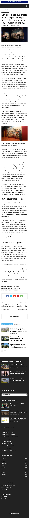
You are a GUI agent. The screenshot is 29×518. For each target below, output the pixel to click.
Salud (2, 470)
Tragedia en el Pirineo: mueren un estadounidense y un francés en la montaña (18, 338)
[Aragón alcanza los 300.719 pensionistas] (5, 405)
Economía (3, 465)
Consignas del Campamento (8, 485)
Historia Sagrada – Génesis (7, 427)
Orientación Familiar (6, 487)
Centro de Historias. (12, 288)
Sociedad (3, 467)
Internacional (4, 463)
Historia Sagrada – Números (8, 434)
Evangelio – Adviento (6, 439)
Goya (19, 288)
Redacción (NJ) (6, 25)
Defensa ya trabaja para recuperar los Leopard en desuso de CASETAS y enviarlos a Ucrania (21, 307)
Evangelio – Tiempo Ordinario (8, 450)
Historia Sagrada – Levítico (7, 432)
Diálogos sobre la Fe (6, 494)
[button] (27, 6)
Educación (3, 474)
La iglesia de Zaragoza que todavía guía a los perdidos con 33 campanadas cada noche (18, 345)
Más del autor (17, 324)
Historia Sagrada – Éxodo (7, 430)
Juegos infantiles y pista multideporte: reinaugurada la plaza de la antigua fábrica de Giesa (7, 307)
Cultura (7, 12)
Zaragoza (16, 290)
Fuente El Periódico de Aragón (13, 286)
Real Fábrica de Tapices (7, 290)
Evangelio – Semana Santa (7, 445)
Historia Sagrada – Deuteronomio (9, 436)
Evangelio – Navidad (6, 441)
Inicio (2, 9)
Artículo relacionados (7, 324)
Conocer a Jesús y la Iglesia (8, 483)
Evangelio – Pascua (6, 448)
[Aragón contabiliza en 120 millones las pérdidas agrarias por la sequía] (5, 412)
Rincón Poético (5, 492)
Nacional (3, 458)
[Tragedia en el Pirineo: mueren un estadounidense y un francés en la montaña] (5, 338)
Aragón (6, 9)
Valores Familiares (5, 498)
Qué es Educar (4, 496)
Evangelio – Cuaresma (6, 443)
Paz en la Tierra (5, 489)
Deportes (3, 477)
